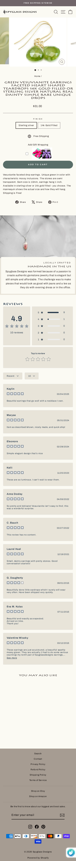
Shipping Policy (38, 775)
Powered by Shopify (38, 858)
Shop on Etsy (38, 791)
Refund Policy (38, 769)
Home (37, 76)
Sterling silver (26, 125)
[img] (17, 326)
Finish (38, 119)
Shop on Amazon (38, 796)
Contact (38, 759)
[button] (52, 312)
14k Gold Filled (49, 125)
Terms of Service (38, 780)
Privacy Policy (38, 764)
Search (38, 753)
